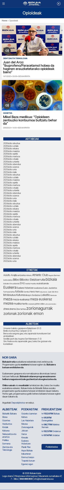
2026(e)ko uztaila (10, 146)
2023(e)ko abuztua (11, 235)
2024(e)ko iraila (10, 200)
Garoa (24, 434)
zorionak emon (30, 313)
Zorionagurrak (27, 427)
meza (7, 299)
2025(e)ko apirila (10, 182)
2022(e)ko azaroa (11, 258)
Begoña (51, 275)
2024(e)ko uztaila (10, 206)
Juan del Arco (53, 292)
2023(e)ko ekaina (10, 240)
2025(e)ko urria (10, 169)
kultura (13, 295)
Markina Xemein (50, 426)
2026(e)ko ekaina (11, 148)
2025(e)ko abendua (12, 164)
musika (17, 303)
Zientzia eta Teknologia (7, 448)
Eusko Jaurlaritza (50, 288)
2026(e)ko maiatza (11, 151)
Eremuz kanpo (27, 457)
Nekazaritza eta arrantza (9, 435)
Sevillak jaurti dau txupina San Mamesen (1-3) (22, 338)
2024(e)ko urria (10, 198)
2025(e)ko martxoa (11, 185)
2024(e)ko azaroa (11, 195)
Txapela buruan (28, 460)
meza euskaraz (21, 299)
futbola (19, 291)
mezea (8, 303)
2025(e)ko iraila (10, 172)
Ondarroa (52, 431)
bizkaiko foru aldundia (11, 283)
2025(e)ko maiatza (11, 180)
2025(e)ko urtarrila (11, 190)
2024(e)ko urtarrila (11, 221)
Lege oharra (7, 476)
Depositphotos (18, 402)
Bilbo (16, 279)
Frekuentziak (52, 409)
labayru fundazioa (32, 295)
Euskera (9, 287)
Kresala (24, 437)
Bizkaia (52, 413)
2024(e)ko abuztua (11, 203)
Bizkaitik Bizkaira (9, 413)
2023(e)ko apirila (10, 245)
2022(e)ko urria (9, 261)
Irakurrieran (43, 292)
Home (4, 20)
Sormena (6, 443)
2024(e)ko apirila (10, 214)
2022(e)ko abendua (12, 255)
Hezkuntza (7, 423)
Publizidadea (52, 446)
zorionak (10, 313)
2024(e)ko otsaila (10, 219)
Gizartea (6, 420)
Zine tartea (21, 309)
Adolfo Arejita (10, 275)
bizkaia (51, 279)
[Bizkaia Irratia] (32, 4)
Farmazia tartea (9, 292)
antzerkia (22, 275)
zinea (6, 308)
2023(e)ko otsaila (10, 250)
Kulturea (20, 294)
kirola (6, 295)
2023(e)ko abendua (12, 224)
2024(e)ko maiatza (11, 211)
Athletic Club (40, 275)
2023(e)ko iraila (9, 232)
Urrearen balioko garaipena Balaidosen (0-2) (22, 328)
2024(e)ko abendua (12, 193)
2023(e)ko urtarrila (11, 253)
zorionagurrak (39, 308)
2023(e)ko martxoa (11, 248)
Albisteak (9, 409)
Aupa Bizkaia (26, 450)
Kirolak (5, 427)
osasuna (31, 304)
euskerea (38, 288)
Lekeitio (45, 294)
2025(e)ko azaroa (11, 167)
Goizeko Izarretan (29, 413)
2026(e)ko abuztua (11, 143)
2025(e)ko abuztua (11, 174)
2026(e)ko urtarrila (11, 161)
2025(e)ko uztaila (10, 177)
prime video (40, 304)
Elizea (4, 417)
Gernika (26, 292)
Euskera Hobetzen (25, 287)
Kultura (24, 417)
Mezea (24, 423)
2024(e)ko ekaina (11, 208)
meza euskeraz (41, 299)
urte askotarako (50, 304)
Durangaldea (47, 419)
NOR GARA (9, 357)
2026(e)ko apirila (10, 153)
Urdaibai (51, 435)
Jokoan (24, 430)
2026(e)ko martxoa (11, 156)
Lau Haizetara (27, 420)
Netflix (25, 303)
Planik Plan (26, 447)
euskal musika (30, 283)
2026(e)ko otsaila (10, 159)
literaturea (53, 295)
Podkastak (29, 409)
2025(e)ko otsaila (10, 187)
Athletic (29, 275)
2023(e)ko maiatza (11, 242)
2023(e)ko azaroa (11, 227)
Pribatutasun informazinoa (25, 476)
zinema (12, 309)
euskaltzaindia (42, 283)
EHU (22, 283)
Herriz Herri (34, 291)
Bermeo (57, 275)
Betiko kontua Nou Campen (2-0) (17, 331)
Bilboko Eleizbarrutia (32, 279)
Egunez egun (27, 464)
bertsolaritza (7, 280)
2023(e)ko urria (9, 229)
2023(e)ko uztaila (10, 237)
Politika (5, 440)
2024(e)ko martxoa (11, 216)
